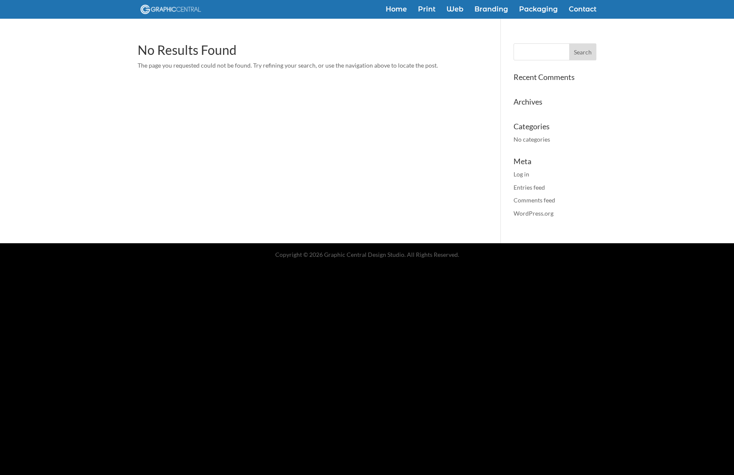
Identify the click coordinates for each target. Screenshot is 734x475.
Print (426, 9)
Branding (491, 9)
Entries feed (529, 187)
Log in (521, 174)
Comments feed (534, 200)
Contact (582, 9)
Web (454, 9)
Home (396, 9)
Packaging (538, 9)
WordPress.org (533, 213)
